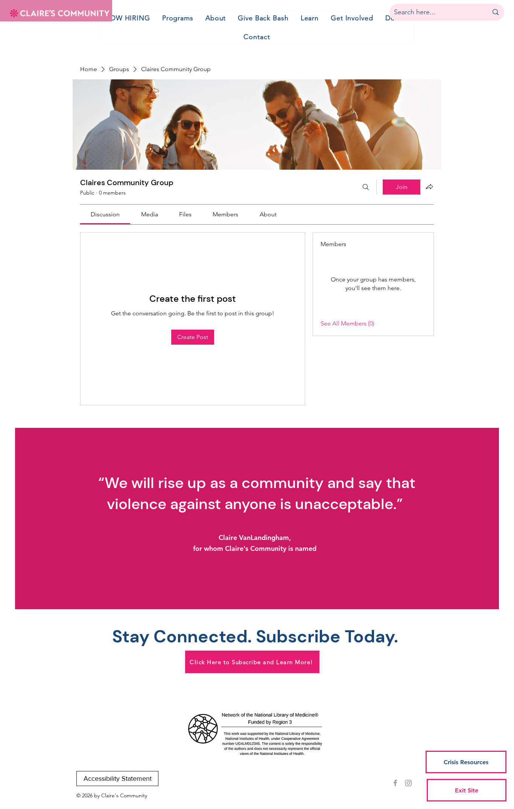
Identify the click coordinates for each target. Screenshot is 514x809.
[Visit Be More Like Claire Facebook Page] (395, 783)
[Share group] (429, 186)
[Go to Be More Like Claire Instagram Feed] (408, 783)
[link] (105, 214)
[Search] (365, 187)
